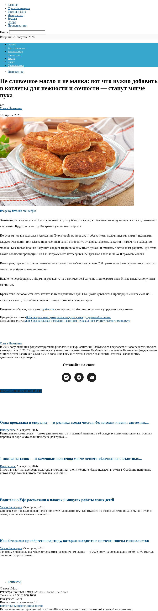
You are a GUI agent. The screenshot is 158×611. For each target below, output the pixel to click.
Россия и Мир (17, 11)
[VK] (66, 377)
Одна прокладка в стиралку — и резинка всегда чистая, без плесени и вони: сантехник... (74, 422)
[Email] (91, 377)
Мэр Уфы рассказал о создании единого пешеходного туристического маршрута (77, 320)
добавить (48, 309)
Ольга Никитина (11, 108)
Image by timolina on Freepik (18, 211)
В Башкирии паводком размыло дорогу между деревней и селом (68, 317)
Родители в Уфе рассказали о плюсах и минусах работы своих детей (57, 500)
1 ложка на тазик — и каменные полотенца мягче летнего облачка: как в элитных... (71, 459)
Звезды (12, 18)
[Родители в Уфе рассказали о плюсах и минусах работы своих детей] (12, 492)
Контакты (14, 581)
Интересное (15, 15)
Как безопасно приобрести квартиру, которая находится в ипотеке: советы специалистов (74, 541)
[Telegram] (79, 377)
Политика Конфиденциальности (21, 605)
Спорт (12, 22)
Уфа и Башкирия (19, 8)
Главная (13, 4)
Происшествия (17, 25)
